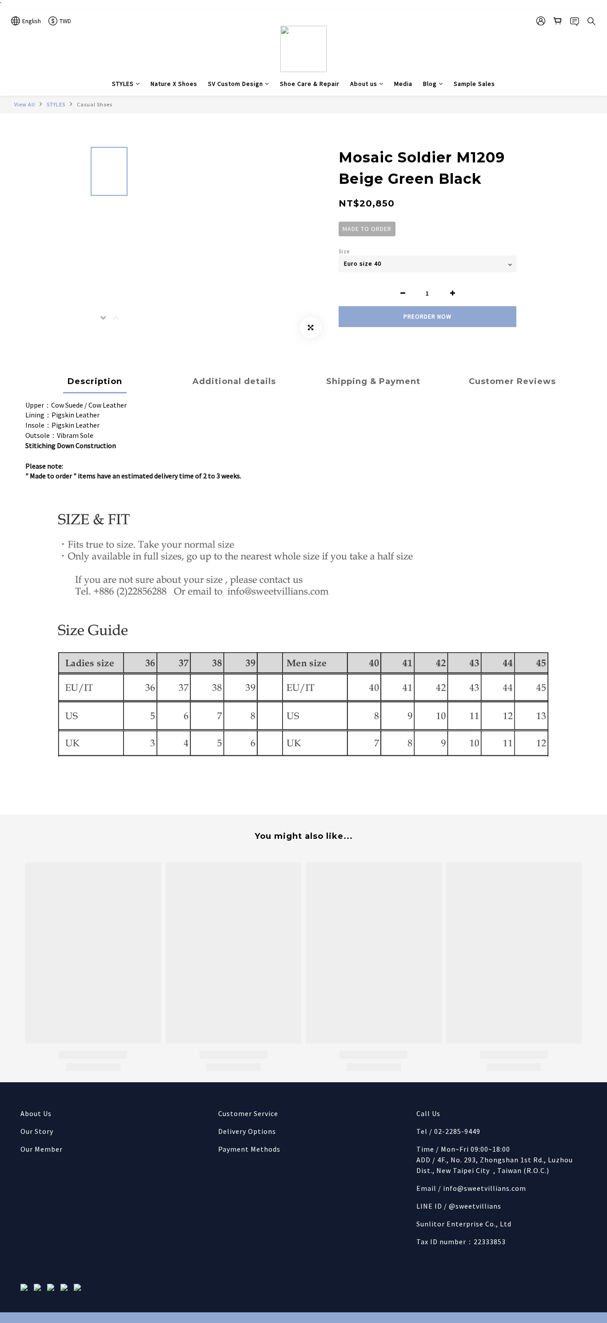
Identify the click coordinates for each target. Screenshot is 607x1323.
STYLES (123, 84)
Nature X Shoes (174, 84)
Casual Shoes (94, 104)
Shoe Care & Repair (309, 84)
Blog (430, 84)
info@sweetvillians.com (484, 1188)
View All (24, 104)
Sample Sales (474, 84)
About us (363, 84)
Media (403, 84)
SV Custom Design (235, 84)
